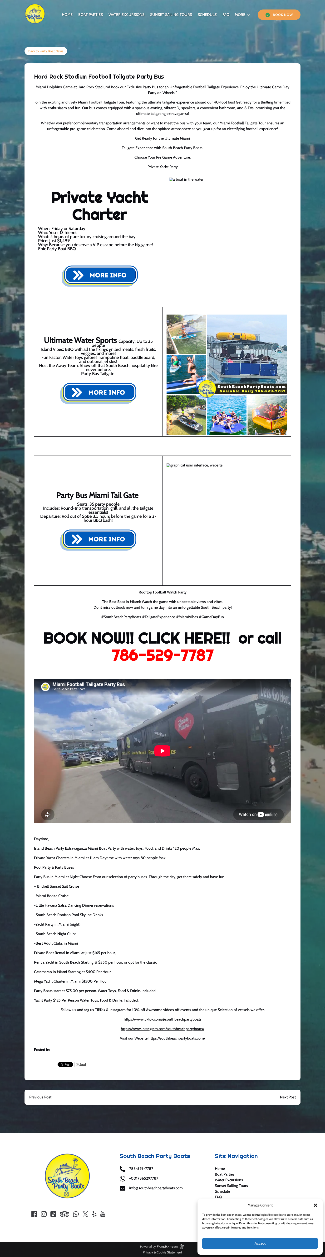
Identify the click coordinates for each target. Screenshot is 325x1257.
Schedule (207, 14)
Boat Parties (90, 14)
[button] (315, 1205)
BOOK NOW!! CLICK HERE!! (137, 637)
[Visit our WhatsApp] (76, 1214)
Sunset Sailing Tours (171, 14)
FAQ (225, 14)
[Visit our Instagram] (44, 1214)
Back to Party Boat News (45, 51)
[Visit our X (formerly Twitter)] (85, 1214)
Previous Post (40, 1097)
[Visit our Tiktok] (53, 1214)
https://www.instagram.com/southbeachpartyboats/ (162, 1028)
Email (82, 1064)
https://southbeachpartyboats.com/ (176, 1038)
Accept (260, 1243)
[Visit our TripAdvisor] (64, 1214)
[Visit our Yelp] (94, 1214)
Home (67, 14)
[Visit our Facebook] (34, 1214)
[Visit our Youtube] (102, 1214)
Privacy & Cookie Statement (162, 1252)
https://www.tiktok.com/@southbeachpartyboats (163, 1019)
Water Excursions (126, 14)
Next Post (288, 1097)
